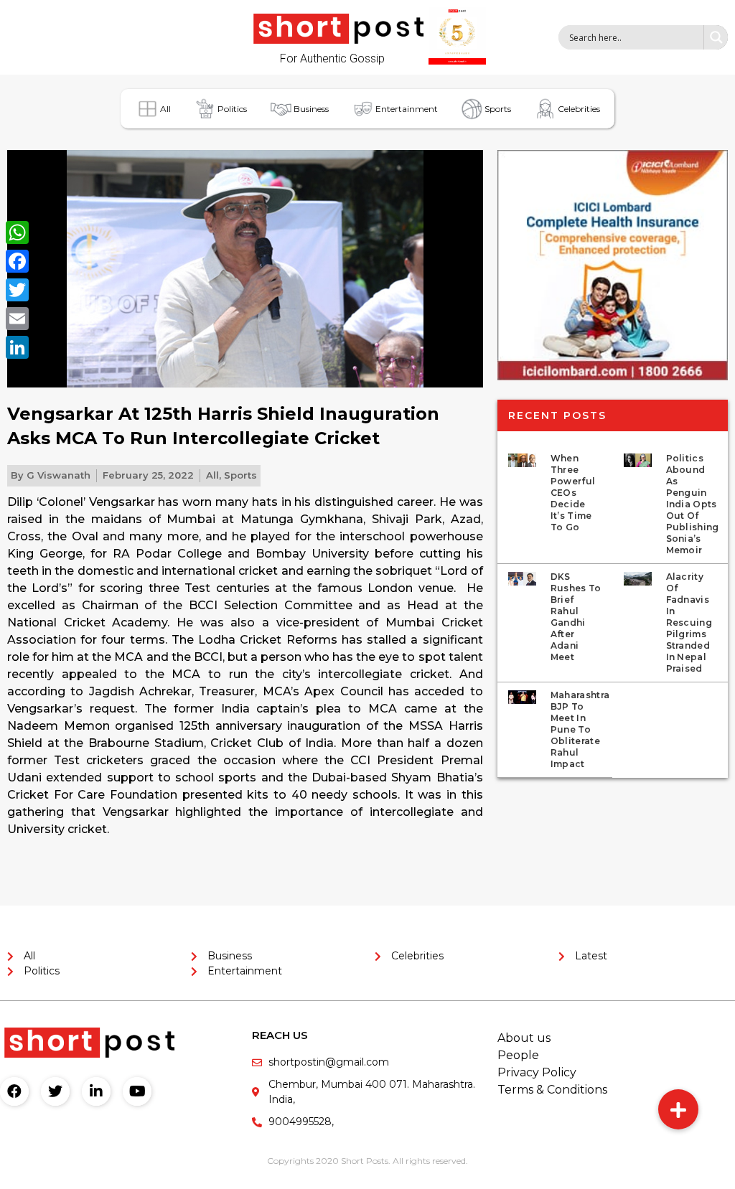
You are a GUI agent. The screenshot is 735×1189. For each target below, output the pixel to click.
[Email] (17, 318)
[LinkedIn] (17, 347)
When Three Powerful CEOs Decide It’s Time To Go (573, 492)
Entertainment (406, 108)
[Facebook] (14, 1091)
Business (311, 108)
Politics (232, 108)
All (165, 108)
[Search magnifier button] (715, 37)
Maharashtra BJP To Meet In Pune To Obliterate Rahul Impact (580, 729)
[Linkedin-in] (96, 1091)
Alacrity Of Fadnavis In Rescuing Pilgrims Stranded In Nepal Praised (689, 622)
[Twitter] (55, 1091)
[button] (678, 1109)
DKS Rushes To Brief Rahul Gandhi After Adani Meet (576, 616)
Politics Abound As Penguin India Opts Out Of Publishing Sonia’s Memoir (692, 504)
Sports (497, 108)
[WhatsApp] (17, 232)
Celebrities (579, 108)
